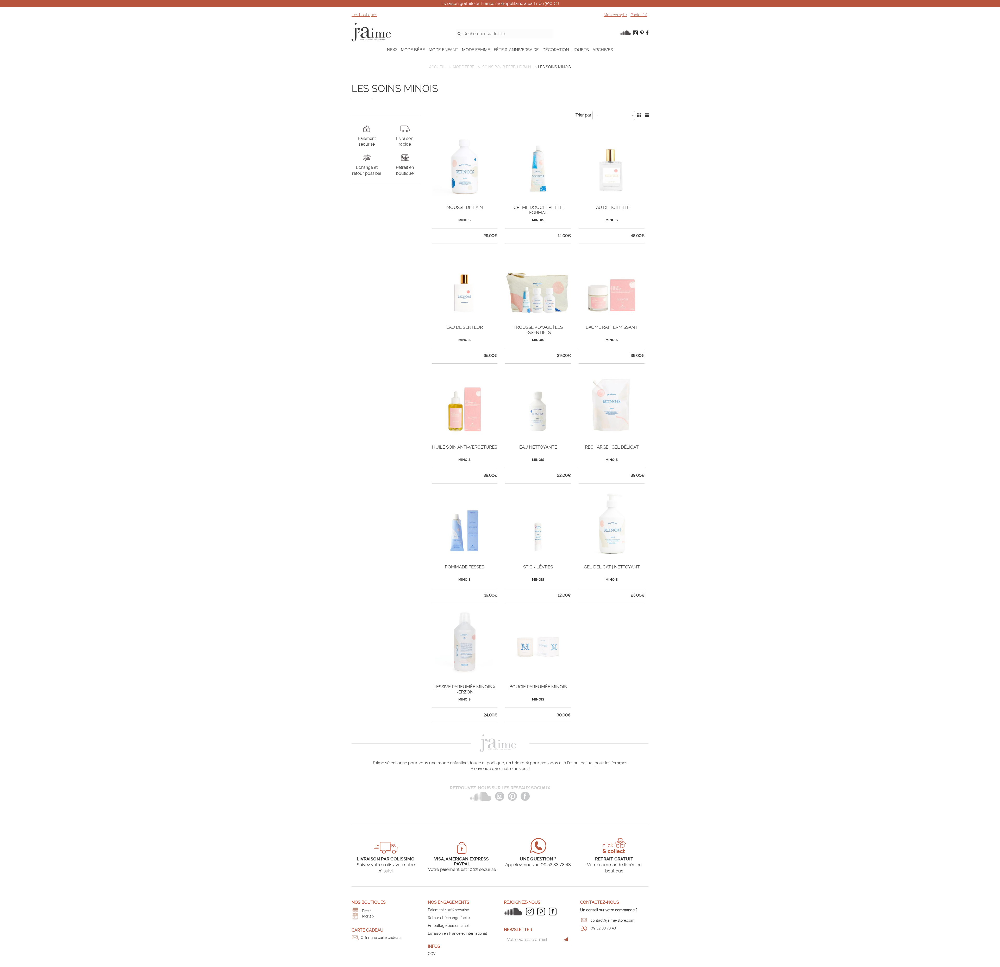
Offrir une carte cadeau (381, 937)
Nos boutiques (369, 902)
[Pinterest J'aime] (542, 911)
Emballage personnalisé (448, 925)
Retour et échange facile (449, 918)
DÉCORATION (555, 49)
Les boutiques (364, 15)
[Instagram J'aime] (531, 911)
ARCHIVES (602, 49)
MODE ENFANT (443, 49)
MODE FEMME (476, 49)
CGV (432, 954)
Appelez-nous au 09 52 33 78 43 (538, 864)
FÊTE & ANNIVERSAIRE (516, 49)
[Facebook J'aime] (554, 911)
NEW (392, 49)
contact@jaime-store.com (612, 920)
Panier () (638, 15)
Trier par (583, 115)
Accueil (437, 67)
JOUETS (581, 49)
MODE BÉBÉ (413, 49)
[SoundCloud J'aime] (514, 911)
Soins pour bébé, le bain (506, 67)
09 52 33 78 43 (603, 928)
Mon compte (615, 15)
